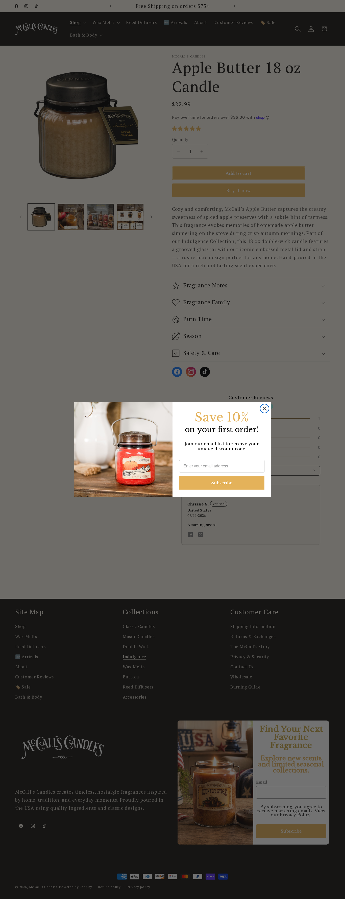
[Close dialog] (264, 408)
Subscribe (221, 482)
